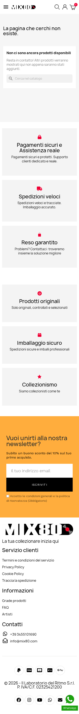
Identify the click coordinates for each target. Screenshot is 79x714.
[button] (6, 7)
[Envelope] (60, 700)
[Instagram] (29, 700)
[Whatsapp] (50, 700)
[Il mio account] (64, 7)
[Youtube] (39, 700)
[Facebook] (19, 670)
